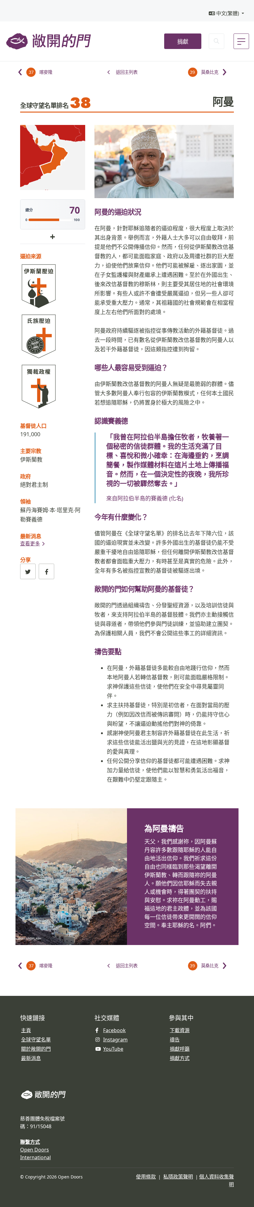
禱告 (175, 1039)
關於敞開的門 (36, 1048)
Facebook (114, 1030)
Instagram (115, 1039)
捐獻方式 (180, 1058)
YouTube (113, 1048)
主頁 (26, 1030)
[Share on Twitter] (28, 571)
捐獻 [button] (182, 41)
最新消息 (31, 1058)
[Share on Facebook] (46, 571)
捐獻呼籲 (180, 1048)
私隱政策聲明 (178, 1176)
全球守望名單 (36, 1039)
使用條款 (146, 1176)
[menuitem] (226, 13)
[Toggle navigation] (241, 41)
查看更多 (30, 543)
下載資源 (180, 1030)
